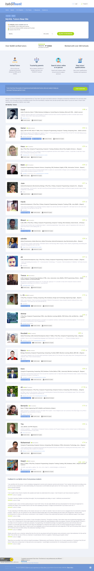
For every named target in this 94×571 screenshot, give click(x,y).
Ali (22, 257)
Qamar (23, 128)
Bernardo (24, 406)
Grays (24, 247)
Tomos (23, 276)
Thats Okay (70, 567)
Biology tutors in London (36, 247)
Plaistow (24, 451)
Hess (23, 147)
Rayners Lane (25, 395)
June (23, 183)
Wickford (25, 118)
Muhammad (25, 443)
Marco (23, 350)
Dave (23, 369)
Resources (37, 10)
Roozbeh (24, 333)
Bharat (23, 220)
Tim (22, 424)
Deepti (23, 461)
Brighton (24, 414)
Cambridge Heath (26, 285)
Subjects (13, 15)
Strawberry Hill (26, 155)
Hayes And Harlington (27, 469)
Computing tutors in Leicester (42, 173)
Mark (23, 165)
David (23, 110)
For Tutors (28, 10)
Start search (80, 88)
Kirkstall (24, 323)
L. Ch (23, 295)
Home (7, 10)
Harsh (23, 202)
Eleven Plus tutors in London (41, 155)
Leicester (25, 173)
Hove (24, 432)
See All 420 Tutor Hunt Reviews (30, 563)
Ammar (23, 314)
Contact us (45, 10)
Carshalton (25, 377)
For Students (20, 10)
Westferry (25, 340)
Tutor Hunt (8, 15)
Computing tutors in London (39, 340)
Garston (24, 136)
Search (12, 10)
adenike (24, 239)
